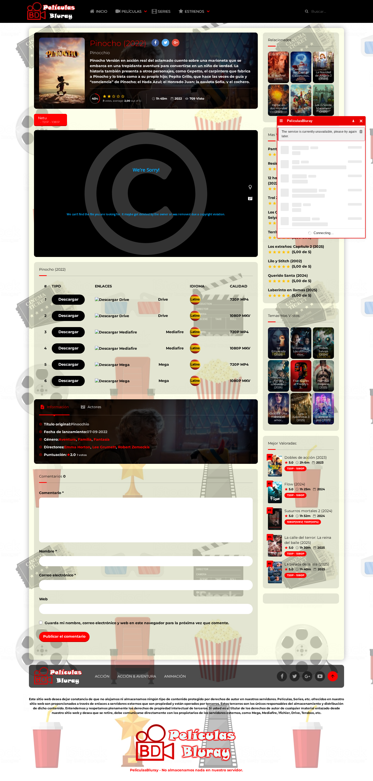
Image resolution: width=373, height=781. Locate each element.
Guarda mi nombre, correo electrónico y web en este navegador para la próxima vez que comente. (137, 623)
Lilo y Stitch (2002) (285, 261)
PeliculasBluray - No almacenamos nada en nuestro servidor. (186, 770)
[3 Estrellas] (114, 96)
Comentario (51, 493)
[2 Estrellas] (109, 96)
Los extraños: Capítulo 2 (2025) (296, 246)
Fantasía (102, 439)
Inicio (101, 11)
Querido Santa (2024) (288, 275)
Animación (175, 676)
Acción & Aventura (136, 676)
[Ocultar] (361, 121)
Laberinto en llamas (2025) (292, 290)
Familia (85, 439)
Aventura (67, 439)
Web (43, 599)
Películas (132, 11)
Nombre (48, 551)
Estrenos (194, 11)
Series (164, 11)
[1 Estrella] (105, 96)
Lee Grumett (104, 447)
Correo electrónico (57, 575)
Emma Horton (77, 447)
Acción (102, 676)
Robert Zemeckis (133, 447)
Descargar (68, 299)
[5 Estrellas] (123, 96)
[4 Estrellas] (118, 96)
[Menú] (281, 121)
